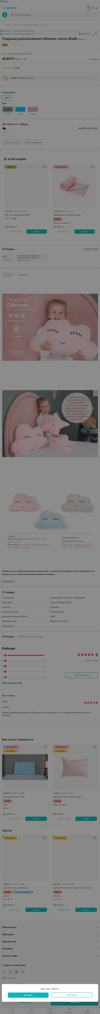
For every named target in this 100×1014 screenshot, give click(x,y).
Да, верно (28, 995)
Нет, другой (72, 995)
